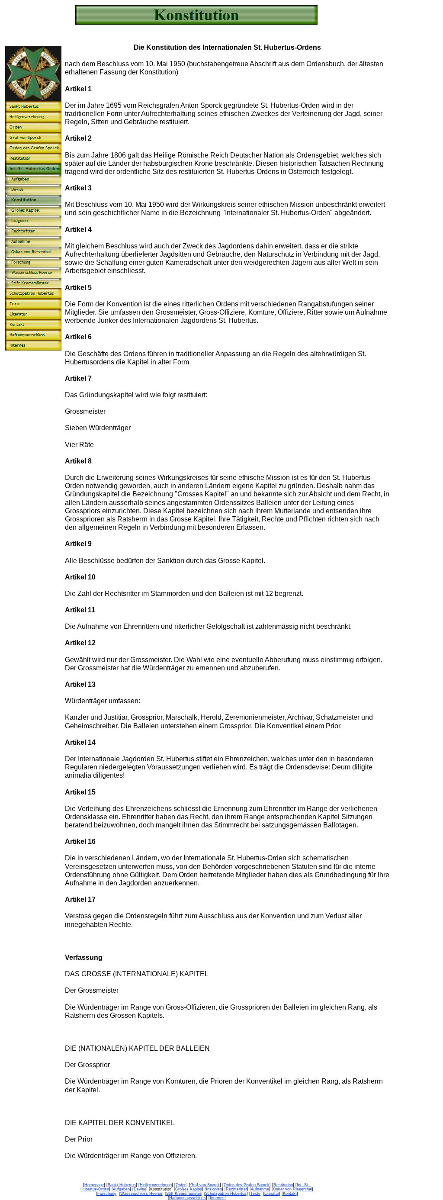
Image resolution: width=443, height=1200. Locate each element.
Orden (181, 1185)
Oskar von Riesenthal (292, 1189)
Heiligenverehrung (156, 1185)
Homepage (94, 1185)
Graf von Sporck (205, 1185)
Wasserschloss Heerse (141, 1193)
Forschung (106, 1193)
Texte (255, 1193)
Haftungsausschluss (187, 1198)
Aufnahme (260, 1189)
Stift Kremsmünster (183, 1193)
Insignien (214, 1189)
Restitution (283, 1185)
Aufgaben (121, 1189)
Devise (140, 1189)
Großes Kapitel (188, 1189)
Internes (217, 1198)
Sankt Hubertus (122, 1185)
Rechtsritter (236, 1189)
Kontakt (290, 1193)
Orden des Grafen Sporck (247, 1185)
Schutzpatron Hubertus (226, 1193)
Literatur (271, 1193)
